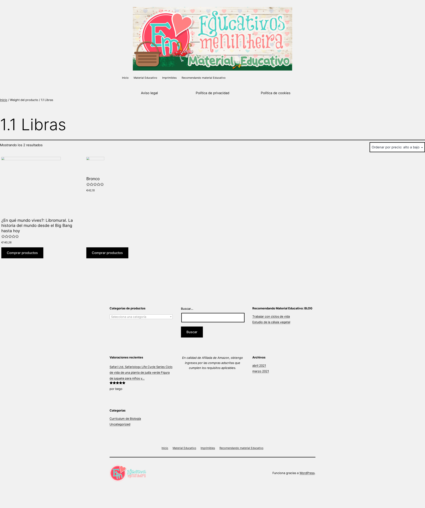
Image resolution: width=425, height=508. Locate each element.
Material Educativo (145, 77)
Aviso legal (149, 93)
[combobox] (141, 316)
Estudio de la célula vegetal (271, 322)
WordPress (307, 473)
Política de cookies (275, 93)
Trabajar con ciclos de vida (271, 316)
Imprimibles (169, 77)
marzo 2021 (260, 371)
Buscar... (187, 308)
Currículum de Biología (125, 418)
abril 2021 (259, 365)
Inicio (125, 77)
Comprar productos (22, 253)
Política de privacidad (212, 93)
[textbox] (141, 317)
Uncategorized (120, 424)
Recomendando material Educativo (204, 77)
